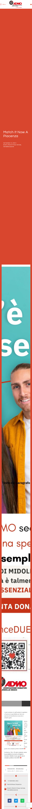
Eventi (5, 144)
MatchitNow (11, 784)
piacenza (18, 784)
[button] (10, 801)
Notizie (19, 144)
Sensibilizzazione (8, 146)
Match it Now (12, 144)
